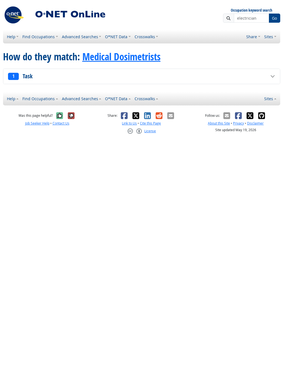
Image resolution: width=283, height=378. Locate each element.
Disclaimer (255, 123)
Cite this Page (150, 123)
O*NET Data (116, 36)
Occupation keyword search (251, 10)
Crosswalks (145, 36)
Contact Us (61, 123)
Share (251, 36)
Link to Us (129, 123)
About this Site (219, 123)
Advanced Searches (80, 36)
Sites (268, 36)
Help (11, 36)
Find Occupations (38, 36)
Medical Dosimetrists (121, 56)
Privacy (238, 123)
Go (274, 18)
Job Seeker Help (37, 123)
